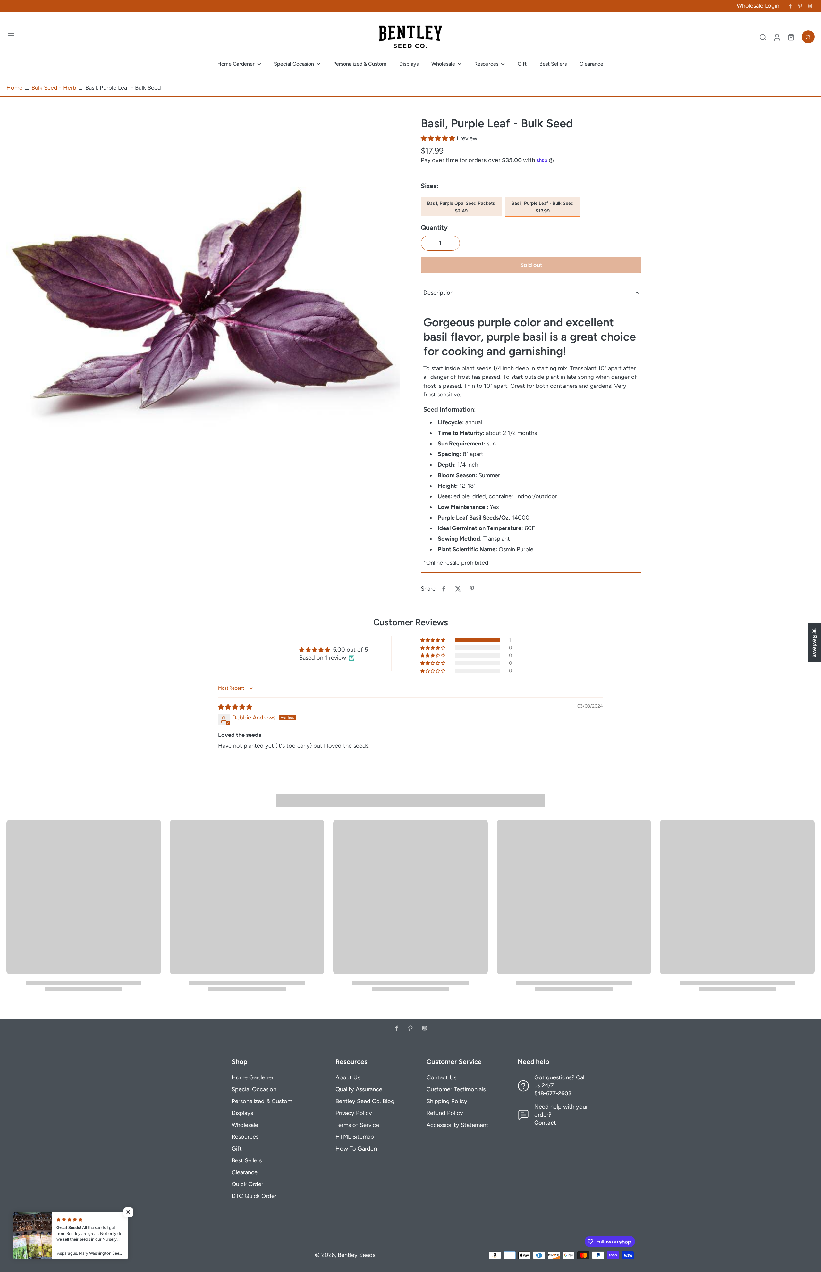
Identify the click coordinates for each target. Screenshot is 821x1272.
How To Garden (356, 1148)
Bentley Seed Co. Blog (364, 1101)
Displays (242, 1113)
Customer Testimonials (456, 1089)
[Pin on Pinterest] (472, 589)
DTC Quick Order (254, 1196)
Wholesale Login (758, 5)
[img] (235, 707)
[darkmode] (808, 36)
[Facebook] (790, 6)
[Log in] (777, 36)
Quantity (434, 227)
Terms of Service (357, 1124)
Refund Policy (445, 1113)
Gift (237, 1148)
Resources (245, 1136)
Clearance (245, 1172)
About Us (347, 1077)
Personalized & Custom (262, 1101)
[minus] (427, 243)
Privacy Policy (353, 1113)
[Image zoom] (203, 313)
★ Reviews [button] (814, 642)
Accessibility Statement (457, 1124)
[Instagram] (810, 6)
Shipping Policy (447, 1101)
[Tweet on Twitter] (458, 589)
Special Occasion (254, 1089)
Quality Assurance (358, 1089)
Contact (545, 1122)
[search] (763, 36)
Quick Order (247, 1184)
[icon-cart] (791, 36)
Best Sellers (247, 1160)
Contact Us (441, 1077)
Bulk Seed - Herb (53, 87)
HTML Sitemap (354, 1136)
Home (14, 87)
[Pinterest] (800, 6)
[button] (438, 138)
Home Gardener (253, 1077)
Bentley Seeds (356, 1255)
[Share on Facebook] (444, 589)
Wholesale (245, 1124)
